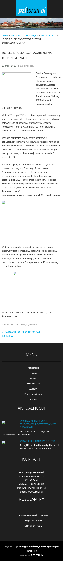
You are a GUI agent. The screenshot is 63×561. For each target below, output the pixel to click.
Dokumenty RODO (33, 526)
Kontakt (33, 399)
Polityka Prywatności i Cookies (33, 515)
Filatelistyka (31, 35)
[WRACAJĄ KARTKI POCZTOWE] (7, 443)
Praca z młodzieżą (33, 394)
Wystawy (33, 389)
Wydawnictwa (47, 35)
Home (5, 35)
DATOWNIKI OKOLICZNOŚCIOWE (21, 332)
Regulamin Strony (33, 520)
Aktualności (16, 35)
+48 (36, 484)
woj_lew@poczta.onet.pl (34, 488)
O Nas (33, 378)
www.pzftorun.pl (35, 492)
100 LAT (7, 336)
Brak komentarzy (26, 66)
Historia (33, 373)
